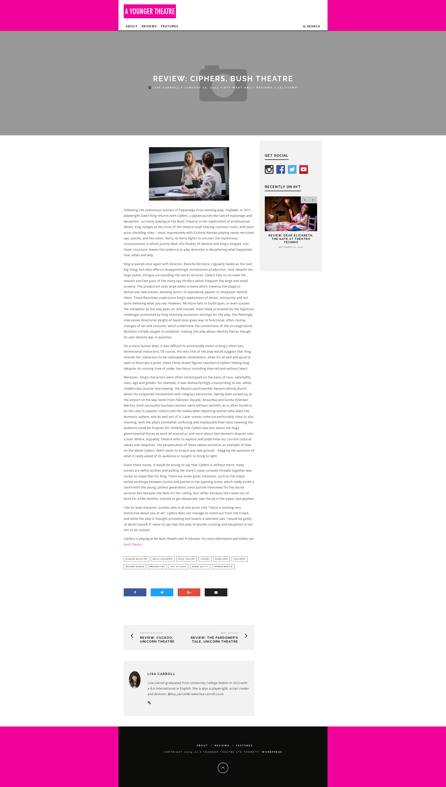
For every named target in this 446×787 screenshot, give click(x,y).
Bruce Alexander (163, 559)
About (132, 26)
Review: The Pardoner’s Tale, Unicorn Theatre (214, 639)
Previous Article (151, 633)
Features (169, 26)
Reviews (149, 26)
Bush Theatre (133, 544)
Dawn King (221, 559)
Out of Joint (178, 566)
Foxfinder (239, 559)
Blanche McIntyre (136, 559)
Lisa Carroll (166, 87)
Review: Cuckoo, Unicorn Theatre (157, 639)
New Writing (157, 566)
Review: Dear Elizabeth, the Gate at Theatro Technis (290, 239)
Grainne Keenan (135, 566)
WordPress (272, 752)
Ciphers (205, 559)
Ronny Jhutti (200, 566)
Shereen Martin (223, 566)
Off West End (238, 87)
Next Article (229, 633)
